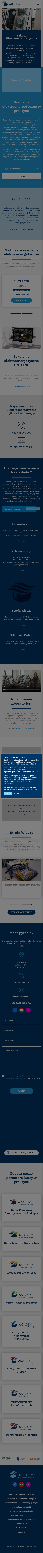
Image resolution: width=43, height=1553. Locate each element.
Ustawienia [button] (17, 793)
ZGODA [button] (8, 793)
